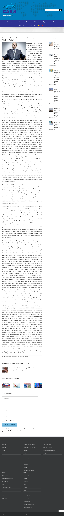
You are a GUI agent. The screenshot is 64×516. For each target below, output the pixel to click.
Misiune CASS (27, 493)
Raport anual (26, 498)
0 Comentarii (25, 356)
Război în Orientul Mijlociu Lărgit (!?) (57, 124)
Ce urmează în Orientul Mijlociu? (57, 45)
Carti (4, 495)
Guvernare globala (27, 456)
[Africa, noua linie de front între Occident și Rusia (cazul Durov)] (51, 70)
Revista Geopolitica (6, 490)
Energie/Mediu (26, 453)
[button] (3, 385)
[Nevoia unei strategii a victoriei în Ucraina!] (51, 55)
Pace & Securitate (27, 461)
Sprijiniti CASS (27, 490)
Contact (25, 478)
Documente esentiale (7, 487)
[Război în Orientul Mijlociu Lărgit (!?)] (51, 122)
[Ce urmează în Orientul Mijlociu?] (51, 43)
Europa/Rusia (5, 453)
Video (4, 493)
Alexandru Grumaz (7, 356)
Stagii (25, 484)
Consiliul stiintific (27, 501)
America (4, 447)
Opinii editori (5, 481)
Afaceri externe (6, 475)
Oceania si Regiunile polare (8, 458)
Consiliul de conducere (28, 507)
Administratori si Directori (29, 504)
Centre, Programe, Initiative (49, 450)
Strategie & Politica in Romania (29, 470)
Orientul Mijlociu (6, 456)
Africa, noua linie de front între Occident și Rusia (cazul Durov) (57, 76)
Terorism (25, 467)
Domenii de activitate (28, 495)
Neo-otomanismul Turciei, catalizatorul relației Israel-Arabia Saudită (57, 95)
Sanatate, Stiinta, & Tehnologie (29, 458)
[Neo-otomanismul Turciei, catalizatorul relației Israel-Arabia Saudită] (51, 89)
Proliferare (26, 464)
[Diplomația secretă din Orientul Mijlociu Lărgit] (51, 108)
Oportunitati (26, 481)
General (21, 356)
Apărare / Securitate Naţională (29, 444)
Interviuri (5, 484)
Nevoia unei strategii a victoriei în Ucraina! (57, 59)
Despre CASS (26, 475)
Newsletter (5, 498)
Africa (4, 444)
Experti (45, 453)
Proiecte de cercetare (48, 447)
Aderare (25, 487)
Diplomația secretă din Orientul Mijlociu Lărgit (57, 112)
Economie (25, 450)
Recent (54, 38)
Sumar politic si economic (8, 478)
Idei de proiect (47, 456)
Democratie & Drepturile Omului (30, 447)
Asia (4, 450)
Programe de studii (47, 444)
